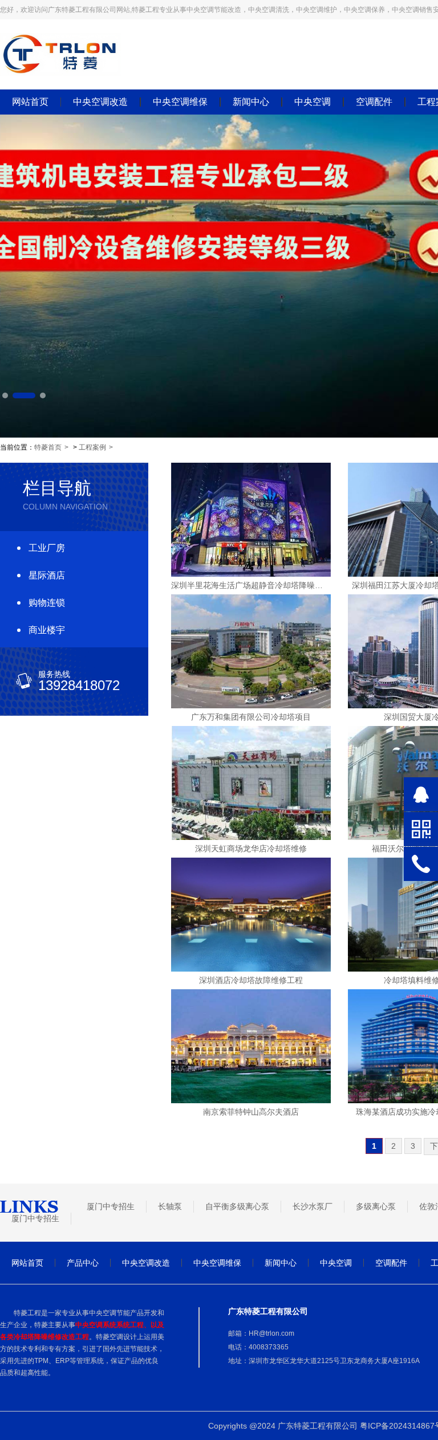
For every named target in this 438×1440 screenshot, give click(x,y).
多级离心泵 (376, 1206)
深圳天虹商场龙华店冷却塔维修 (251, 848)
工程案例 (92, 447)
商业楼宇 (47, 630)
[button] (5, 395)
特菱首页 (48, 447)
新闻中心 (251, 102)
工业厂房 (47, 548)
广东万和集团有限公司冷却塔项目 (251, 716)
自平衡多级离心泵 (237, 1206)
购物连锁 (47, 602)
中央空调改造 (100, 102)
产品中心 (83, 1263)
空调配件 (374, 102)
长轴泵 (170, 1206)
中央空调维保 (180, 102)
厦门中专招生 (111, 1206)
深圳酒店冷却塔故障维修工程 (251, 980)
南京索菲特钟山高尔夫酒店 (251, 1111)
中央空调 (312, 102)
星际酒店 (47, 575)
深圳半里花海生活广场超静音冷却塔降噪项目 (251, 585)
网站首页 (30, 102)
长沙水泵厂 (312, 1206)
